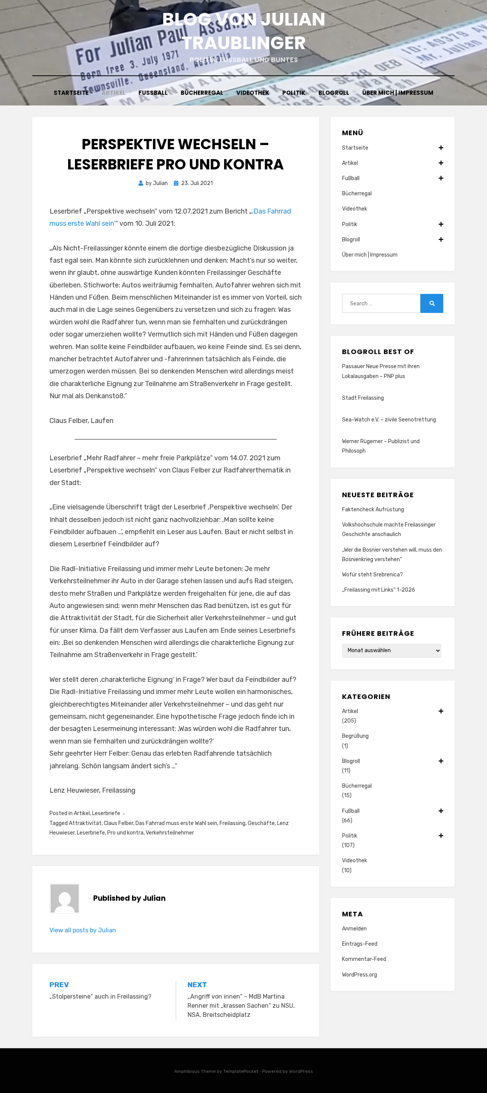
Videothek (252, 93)
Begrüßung (355, 736)
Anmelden (354, 928)
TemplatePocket (240, 1071)
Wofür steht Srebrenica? (372, 574)
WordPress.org (359, 975)
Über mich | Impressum (397, 93)
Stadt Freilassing (363, 398)
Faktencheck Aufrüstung (373, 509)
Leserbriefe (106, 813)
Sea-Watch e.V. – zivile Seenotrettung (389, 419)
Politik (294, 93)
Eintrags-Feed (359, 944)
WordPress (301, 1071)
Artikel (114, 93)
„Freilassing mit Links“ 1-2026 (378, 590)
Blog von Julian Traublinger (243, 31)
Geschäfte (261, 823)
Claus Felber (118, 823)
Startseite (71, 93)
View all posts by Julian (82, 930)
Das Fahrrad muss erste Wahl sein (176, 823)
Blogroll (333, 93)
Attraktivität (85, 823)
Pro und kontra (125, 833)
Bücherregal (202, 93)
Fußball (153, 93)
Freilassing (232, 823)
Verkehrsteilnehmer (170, 833)
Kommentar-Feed (364, 959)
